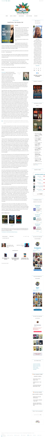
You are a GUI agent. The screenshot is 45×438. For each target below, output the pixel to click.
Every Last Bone (39, 189)
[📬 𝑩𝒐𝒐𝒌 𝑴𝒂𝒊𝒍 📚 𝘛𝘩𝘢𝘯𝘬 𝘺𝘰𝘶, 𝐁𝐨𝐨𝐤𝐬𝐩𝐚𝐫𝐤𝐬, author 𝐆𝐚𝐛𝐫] (38, 348)
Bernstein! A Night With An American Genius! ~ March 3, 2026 (37, 404)
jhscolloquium (34, 253)
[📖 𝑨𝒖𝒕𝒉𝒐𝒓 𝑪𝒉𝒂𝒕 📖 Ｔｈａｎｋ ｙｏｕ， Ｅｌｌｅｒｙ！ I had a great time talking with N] (41, 348)
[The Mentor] (34, 184)
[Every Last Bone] (34, 191)
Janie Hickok (37, 208)
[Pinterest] (27, 236)
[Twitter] (25, 236)
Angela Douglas (41, 183)
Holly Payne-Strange (41, 190)
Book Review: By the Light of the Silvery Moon (15, 259)
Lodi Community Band (36, 363)
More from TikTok (37, 354)
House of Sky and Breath (39, 186)
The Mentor (39, 182)
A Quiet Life (39, 176)
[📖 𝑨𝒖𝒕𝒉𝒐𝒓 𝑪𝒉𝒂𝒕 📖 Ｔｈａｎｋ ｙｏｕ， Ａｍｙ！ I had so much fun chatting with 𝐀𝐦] (41, 342)
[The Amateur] (34, 181)
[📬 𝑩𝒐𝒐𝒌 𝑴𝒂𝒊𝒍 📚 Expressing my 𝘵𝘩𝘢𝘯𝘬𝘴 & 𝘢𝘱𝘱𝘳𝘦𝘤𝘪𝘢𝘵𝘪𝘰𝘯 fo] (38, 342)
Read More (37, 65)
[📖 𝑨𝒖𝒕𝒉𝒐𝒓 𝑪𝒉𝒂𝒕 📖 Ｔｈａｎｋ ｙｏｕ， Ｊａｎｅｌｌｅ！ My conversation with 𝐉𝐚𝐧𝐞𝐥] (34, 348)
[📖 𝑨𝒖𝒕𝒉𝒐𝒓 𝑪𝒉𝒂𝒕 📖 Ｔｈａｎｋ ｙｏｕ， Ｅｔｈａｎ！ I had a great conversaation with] (41, 336)
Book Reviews (16, 20)
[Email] (28, 236)
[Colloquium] (22, 8)
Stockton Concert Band (37, 49)
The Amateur (39, 179)
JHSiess (37, 164)
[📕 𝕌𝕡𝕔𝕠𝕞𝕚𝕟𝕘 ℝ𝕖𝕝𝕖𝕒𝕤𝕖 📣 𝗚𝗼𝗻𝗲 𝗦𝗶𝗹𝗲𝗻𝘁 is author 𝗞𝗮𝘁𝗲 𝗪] (34, 336)
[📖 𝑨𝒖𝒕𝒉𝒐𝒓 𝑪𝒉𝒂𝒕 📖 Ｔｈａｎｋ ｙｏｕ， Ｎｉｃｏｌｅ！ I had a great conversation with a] (34, 342)
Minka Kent (4, 72)
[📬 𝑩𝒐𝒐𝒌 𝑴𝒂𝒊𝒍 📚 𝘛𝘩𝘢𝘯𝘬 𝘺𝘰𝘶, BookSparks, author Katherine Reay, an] (38, 336)
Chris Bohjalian (41, 180)
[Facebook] (24, 236)
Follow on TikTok (37, 331)
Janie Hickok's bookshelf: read (40, 174)
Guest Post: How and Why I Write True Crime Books (10, 246)
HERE (36, 75)
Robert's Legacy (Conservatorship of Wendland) (36, 368)
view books (41, 213)
